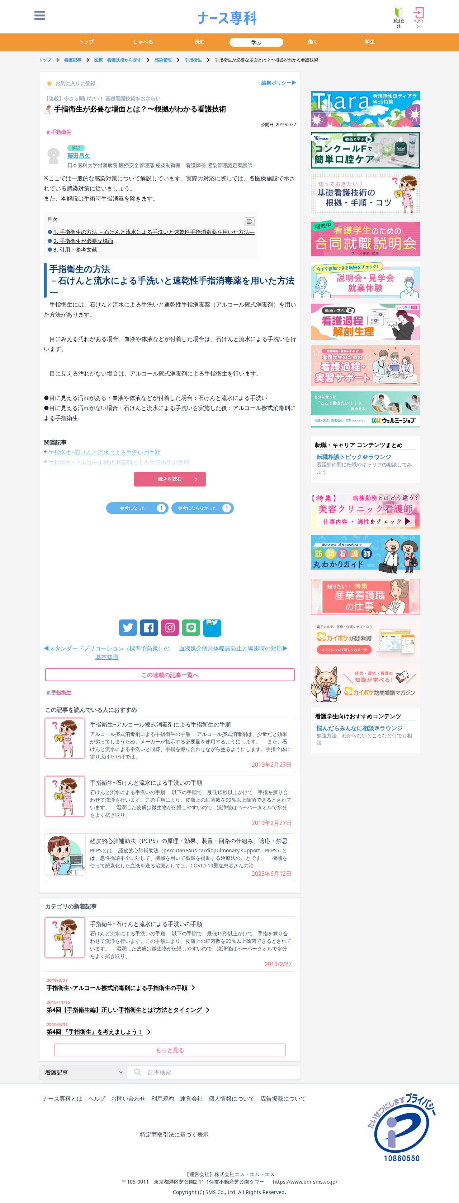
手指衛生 (193, 60)
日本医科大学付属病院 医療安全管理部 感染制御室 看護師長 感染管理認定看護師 (159, 165)
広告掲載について (283, 1098)
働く (313, 41)
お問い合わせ (128, 1098)
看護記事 (72, 60)
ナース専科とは (62, 1098)
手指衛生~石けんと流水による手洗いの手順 (146, 783)
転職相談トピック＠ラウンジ (354, 457)
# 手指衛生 (59, 131)
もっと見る (170, 1050)
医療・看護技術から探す (118, 60)
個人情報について (232, 1098)
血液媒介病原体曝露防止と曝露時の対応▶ (233, 648)
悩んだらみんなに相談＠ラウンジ (360, 728)
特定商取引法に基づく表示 (174, 1134)
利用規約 (162, 1098)
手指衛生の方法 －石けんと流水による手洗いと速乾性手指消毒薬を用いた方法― (157, 231)
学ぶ (256, 42)
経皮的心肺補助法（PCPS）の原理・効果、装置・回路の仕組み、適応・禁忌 (189, 841)
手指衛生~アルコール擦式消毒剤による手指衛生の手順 (160, 724)
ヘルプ (96, 1098)
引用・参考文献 (78, 249)
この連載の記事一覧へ (170, 675)
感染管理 (163, 60)
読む (200, 41)
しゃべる (143, 41)
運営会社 (191, 1098)
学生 (370, 41)
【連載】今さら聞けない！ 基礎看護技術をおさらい (102, 98)
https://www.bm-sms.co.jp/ (305, 1181)
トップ (86, 41)
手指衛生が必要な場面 (86, 240)
